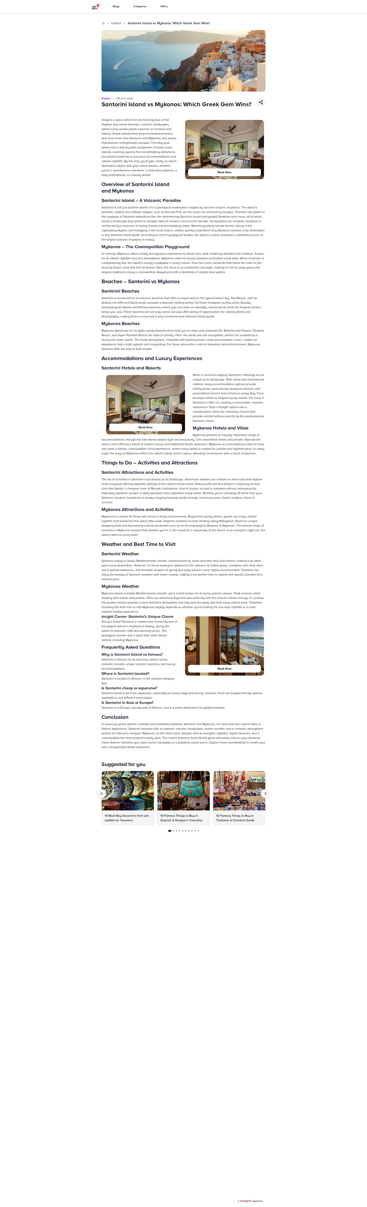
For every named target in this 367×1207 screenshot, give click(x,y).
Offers (164, 6)
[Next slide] (265, 793)
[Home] (103, 23)
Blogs (116, 6)
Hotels (116, 23)
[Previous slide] (101, 793)
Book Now (224, 172)
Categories (140, 6)
